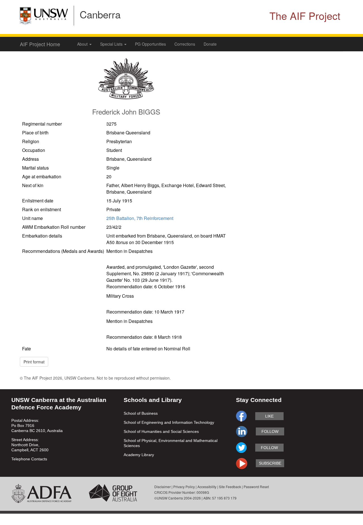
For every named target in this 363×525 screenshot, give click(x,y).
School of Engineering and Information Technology (169, 422)
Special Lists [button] (112, 44)
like (269, 416)
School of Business (141, 413)
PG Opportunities (150, 44)
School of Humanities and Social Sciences (161, 431)
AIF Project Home (40, 44)
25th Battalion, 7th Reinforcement (139, 218)
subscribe (270, 463)
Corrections (184, 44)
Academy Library (139, 454)
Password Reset (256, 486)
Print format (34, 362)
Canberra (100, 14)
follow (269, 431)
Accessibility (206, 486)
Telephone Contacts (29, 459)
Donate (210, 44)
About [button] (83, 44)
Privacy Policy (184, 486)
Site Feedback (230, 486)
